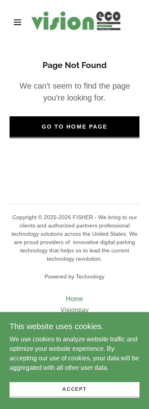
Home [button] (74, 298)
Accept (74, 389)
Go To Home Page (74, 126)
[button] (17, 22)
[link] (75, 22)
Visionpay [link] (74, 310)
